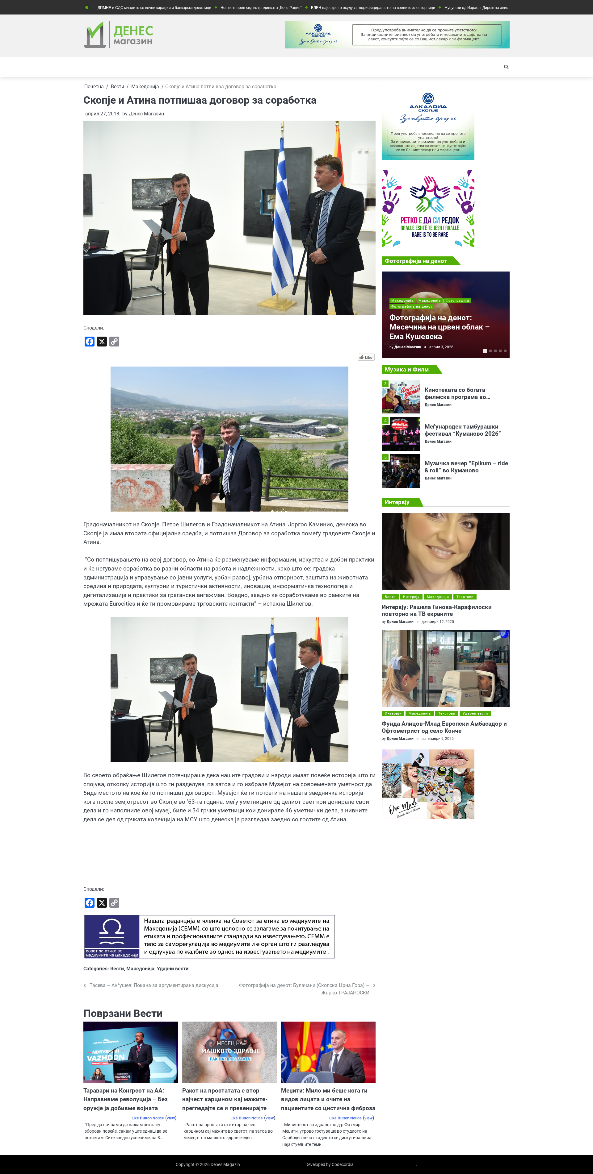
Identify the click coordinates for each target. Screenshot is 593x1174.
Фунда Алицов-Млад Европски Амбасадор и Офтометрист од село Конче (444, 727)
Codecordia (343, 1164)
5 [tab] (505, 351)
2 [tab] (490, 351)
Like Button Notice (148, 1118)
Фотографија (457, 301)
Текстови (464, 597)
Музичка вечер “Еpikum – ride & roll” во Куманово (466, 430)
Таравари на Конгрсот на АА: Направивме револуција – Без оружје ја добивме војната (125, 1099)
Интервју (411, 597)
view (171, 1118)
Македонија (140, 969)
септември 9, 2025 (438, 738)
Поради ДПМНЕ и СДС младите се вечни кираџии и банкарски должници (96, 8)
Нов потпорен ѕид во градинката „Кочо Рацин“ (210, 8)
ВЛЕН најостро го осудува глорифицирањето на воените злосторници (322, 8)
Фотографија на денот (411, 307)
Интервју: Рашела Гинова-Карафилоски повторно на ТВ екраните (437, 611)
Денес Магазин (146, 114)
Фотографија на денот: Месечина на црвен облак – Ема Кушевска (439, 327)
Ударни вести (172, 969)
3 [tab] (495, 351)
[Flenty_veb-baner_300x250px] (428, 158)
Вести (117, 969)
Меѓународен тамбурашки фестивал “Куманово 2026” (463, 393)
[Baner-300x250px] (428, 245)
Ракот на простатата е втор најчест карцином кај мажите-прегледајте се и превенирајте (224, 1099)
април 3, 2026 (441, 347)
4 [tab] (500, 351)
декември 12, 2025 (438, 622)
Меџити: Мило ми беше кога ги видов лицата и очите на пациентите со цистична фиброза (328, 1099)
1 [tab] (485, 351)
